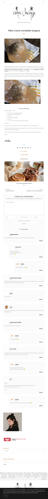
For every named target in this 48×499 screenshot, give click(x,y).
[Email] (25, 148)
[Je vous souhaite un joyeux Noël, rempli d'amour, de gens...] (36, 476)
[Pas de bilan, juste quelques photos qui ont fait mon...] (28, 476)
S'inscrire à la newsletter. (24, 221)
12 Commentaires (24, 154)
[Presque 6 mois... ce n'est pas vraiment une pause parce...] (4, 476)
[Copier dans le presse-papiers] (30, 148)
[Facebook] (17, 148)
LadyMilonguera (14, 234)
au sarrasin (26, 69)
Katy (11, 307)
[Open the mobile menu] (43, 2)
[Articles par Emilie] (21, 151)
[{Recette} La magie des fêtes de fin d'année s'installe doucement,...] (44, 476)
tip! (7, 439)
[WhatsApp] (28, 148)
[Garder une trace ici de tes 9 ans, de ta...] (20, 476)
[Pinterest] (23, 148)
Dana (11, 293)
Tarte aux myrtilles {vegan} (24, 183)
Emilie (25, 151)
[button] (6, 174)
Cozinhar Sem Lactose (15, 278)
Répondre (41, 240)
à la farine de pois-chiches (17, 69)
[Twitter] (20, 148)
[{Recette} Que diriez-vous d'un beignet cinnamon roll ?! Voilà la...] (12, 476)
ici (21, 71)
